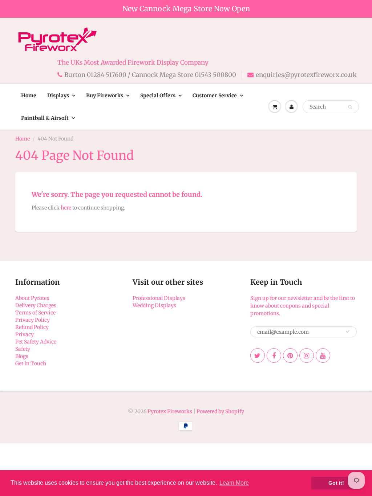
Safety (22, 349)
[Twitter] (257, 355)
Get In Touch (30, 363)
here (66, 207)
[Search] (350, 107)
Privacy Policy (32, 320)
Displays (58, 95)
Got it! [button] (336, 483)
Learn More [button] (234, 483)
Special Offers (157, 95)
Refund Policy (32, 327)
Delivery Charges (35, 305)
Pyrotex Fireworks (169, 411)
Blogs (21, 356)
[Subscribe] (347, 331)
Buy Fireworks (104, 95)
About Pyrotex (32, 298)
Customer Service (215, 95)
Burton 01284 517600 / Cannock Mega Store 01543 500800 (150, 75)
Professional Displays (159, 298)
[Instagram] (306, 355)
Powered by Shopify (220, 411)
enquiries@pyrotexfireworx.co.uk (306, 75)
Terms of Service (35, 312)
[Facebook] (274, 355)
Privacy (24, 334)
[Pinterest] (290, 355)
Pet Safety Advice (35, 341)
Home (28, 95)
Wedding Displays (154, 305)
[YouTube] (323, 355)
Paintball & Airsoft (45, 118)
